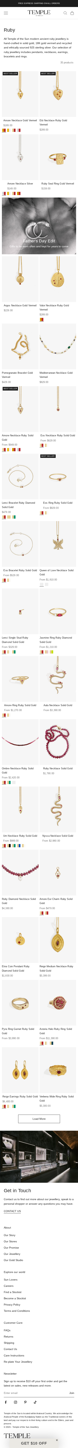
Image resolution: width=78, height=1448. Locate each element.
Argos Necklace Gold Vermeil (20, 305)
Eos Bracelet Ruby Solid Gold (20, 570)
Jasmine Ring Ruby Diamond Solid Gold (56, 639)
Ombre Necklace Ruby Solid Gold (18, 770)
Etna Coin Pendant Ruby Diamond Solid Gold (16, 968)
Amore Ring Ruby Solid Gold (20, 705)
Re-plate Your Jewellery (18, 1361)
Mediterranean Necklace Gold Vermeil (56, 374)
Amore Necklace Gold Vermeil (20, 120)
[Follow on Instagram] (15, 1402)
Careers (8, 1285)
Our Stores (10, 1241)
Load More (39, 1118)
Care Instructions (14, 1355)
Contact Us (10, 1349)
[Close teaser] (56, 1440)
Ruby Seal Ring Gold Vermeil (57, 183)
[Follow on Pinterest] (25, 1402)
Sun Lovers (10, 1279)
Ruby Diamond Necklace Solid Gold (19, 901)
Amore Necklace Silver (20, 183)
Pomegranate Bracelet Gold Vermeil (17, 374)
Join (71, 1392)
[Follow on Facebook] (6, 1402)
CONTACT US (12, 1211)
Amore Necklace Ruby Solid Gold (17, 437)
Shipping (9, 1342)
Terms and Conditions (17, 1310)
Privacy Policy (12, 1304)
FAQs (7, 1330)
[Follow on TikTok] (35, 1402)
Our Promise (11, 1247)
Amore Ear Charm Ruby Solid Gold (56, 901)
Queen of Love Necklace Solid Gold (57, 572)
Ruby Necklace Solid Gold (58, 768)
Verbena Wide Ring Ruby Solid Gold (57, 1098)
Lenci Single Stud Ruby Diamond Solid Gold (15, 639)
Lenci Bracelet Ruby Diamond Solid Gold (18, 504)
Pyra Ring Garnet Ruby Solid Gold (18, 1031)
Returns (8, 1336)
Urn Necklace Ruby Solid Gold (20, 835)
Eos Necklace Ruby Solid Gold (58, 435)
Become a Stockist (15, 1298)
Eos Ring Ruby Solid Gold (57, 502)
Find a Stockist (12, 1292)
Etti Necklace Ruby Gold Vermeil (53, 122)
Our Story (9, 1235)
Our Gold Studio (13, 1260)
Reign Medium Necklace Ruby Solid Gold (56, 968)
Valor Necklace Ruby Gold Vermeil (54, 307)
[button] (33, 1443)
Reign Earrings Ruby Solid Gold (20, 1096)
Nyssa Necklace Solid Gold (57, 835)
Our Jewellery (12, 1253)
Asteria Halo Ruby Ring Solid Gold (56, 1031)
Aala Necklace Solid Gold (58, 705)
